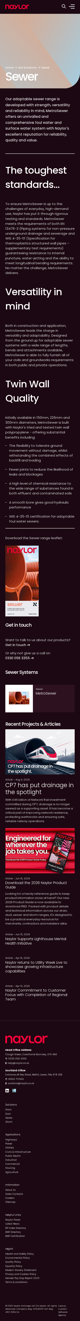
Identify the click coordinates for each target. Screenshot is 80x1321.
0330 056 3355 (18, 658)
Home (9, 67)
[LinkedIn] (7, 1091)
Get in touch (16, 644)
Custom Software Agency (63, 1312)
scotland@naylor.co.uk (21, 1083)
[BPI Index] (14, 1091)
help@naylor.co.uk (18, 1063)
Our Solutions (27, 67)
